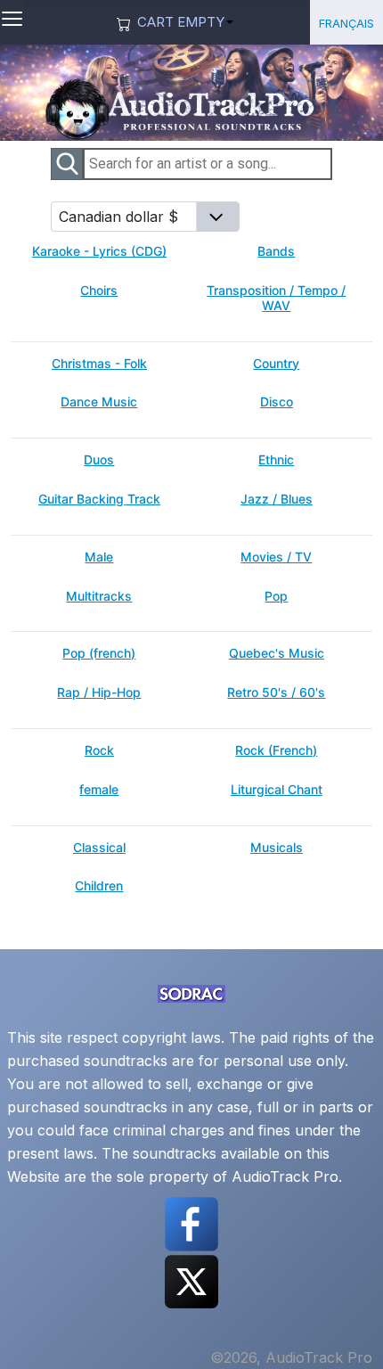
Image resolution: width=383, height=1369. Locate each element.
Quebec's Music (276, 653)
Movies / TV (276, 557)
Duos (99, 460)
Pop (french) (98, 653)
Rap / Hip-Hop (99, 692)
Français (346, 21)
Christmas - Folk (99, 364)
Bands (276, 251)
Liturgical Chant (276, 790)
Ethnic (276, 460)
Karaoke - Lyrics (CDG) (99, 251)
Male (99, 557)
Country (276, 364)
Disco (276, 402)
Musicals (276, 847)
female (98, 790)
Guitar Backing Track (99, 499)
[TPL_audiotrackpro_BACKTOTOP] (352, 1335)
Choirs (99, 290)
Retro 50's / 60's (276, 692)
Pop (276, 596)
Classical (99, 847)
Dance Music (99, 402)
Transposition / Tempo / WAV (276, 298)
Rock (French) (276, 750)
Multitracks (99, 596)
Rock (99, 750)
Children (99, 886)
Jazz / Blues (276, 499)
